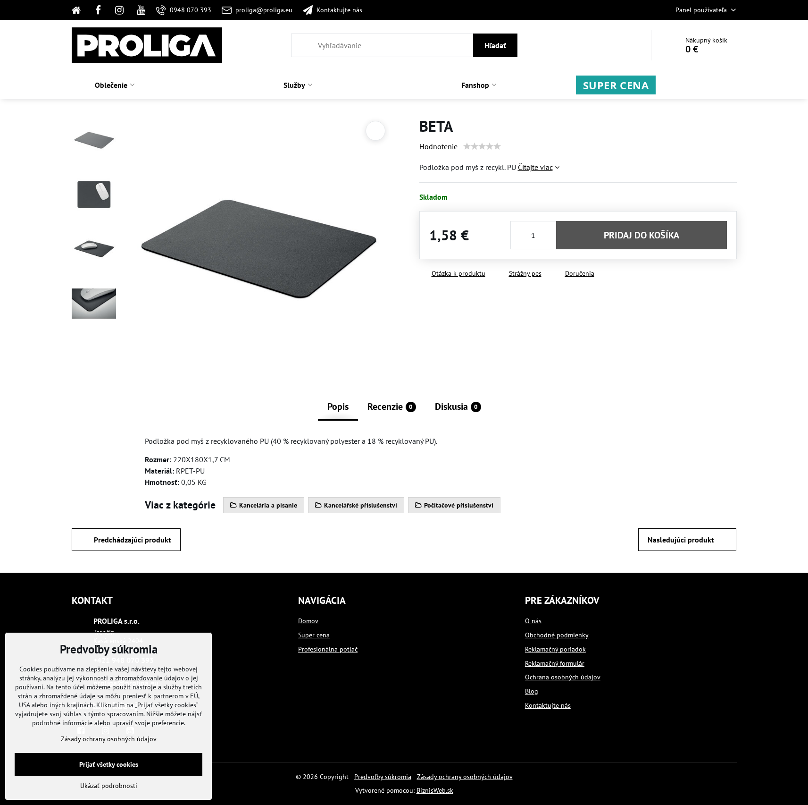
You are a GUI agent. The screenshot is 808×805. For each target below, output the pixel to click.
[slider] (482, 146)
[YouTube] (141, 10)
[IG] (119, 10)
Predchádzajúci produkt (132, 539)
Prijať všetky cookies (108, 764)
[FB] (98, 10)
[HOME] (79, 10)
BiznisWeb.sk (434, 790)
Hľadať (495, 45)
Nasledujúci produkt (681, 539)
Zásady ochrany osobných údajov (465, 776)
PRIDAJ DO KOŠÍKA (641, 235)
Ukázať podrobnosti (108, 785)
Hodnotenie (438, 146)
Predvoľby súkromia (382, 776)
